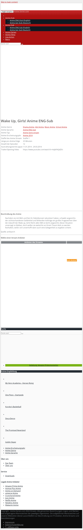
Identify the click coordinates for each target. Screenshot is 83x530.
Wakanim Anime (11, 505)
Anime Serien (10, 32)
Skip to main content (9, 2)
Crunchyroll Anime (12, 495)
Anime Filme (10, 35)
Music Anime (50, 127)
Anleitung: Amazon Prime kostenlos (43, 365)
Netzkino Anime (11, 503)
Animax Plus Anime (13, 488)
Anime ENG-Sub (29, 130)
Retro (7, 39)
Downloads (9, 476)
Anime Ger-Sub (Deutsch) (20, 30)
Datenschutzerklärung (14, 525)
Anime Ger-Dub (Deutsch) (20, 23)
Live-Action (9, 37)
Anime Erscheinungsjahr (15, 448)
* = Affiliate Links (12, 527)
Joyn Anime (9, 498)
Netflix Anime (10, 500)
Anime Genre (10, 450)
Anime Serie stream (31, 132)
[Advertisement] (41, 102)
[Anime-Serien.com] (20, 9)
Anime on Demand (13, 491)
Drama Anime (28, 127)
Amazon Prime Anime (14, 486)
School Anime (61, 127)
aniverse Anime (11, 493)
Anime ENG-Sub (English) (20, 27)
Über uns (9, 465)
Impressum (9, 522)
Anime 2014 (28, 135)
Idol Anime (39, 127)
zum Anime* (72, 260)
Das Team (9, 463)
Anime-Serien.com (21, 11)
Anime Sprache (11, 453)
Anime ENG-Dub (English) (20, 20)
